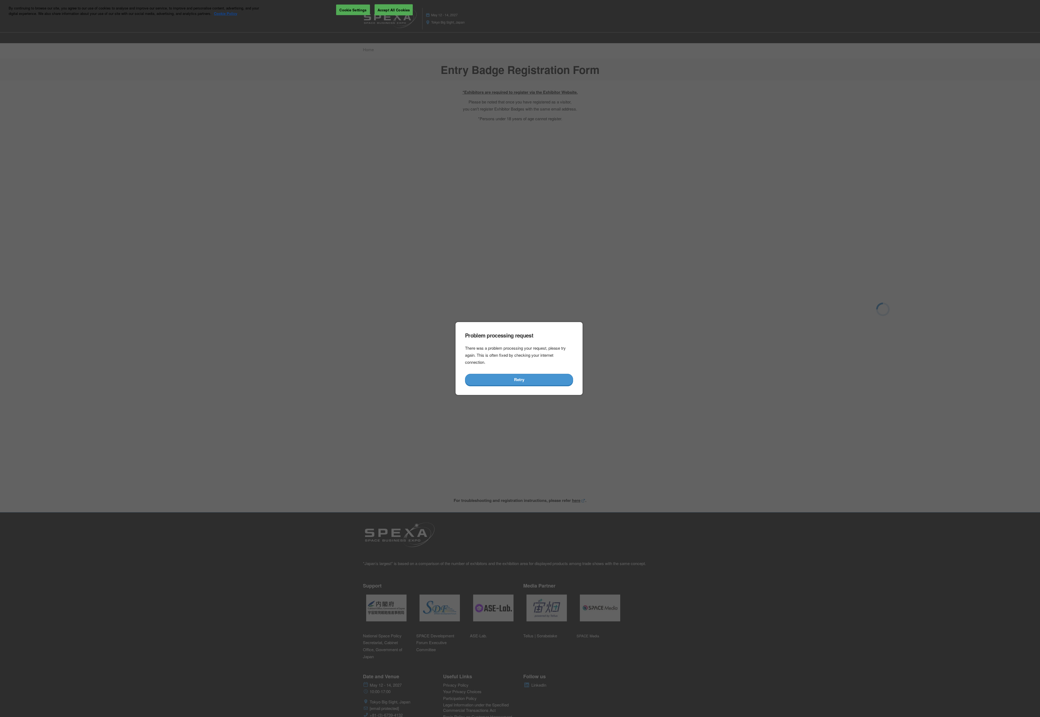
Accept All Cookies (394, 9)
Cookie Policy (225, 13)
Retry (519, 379)
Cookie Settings (352, 9)
